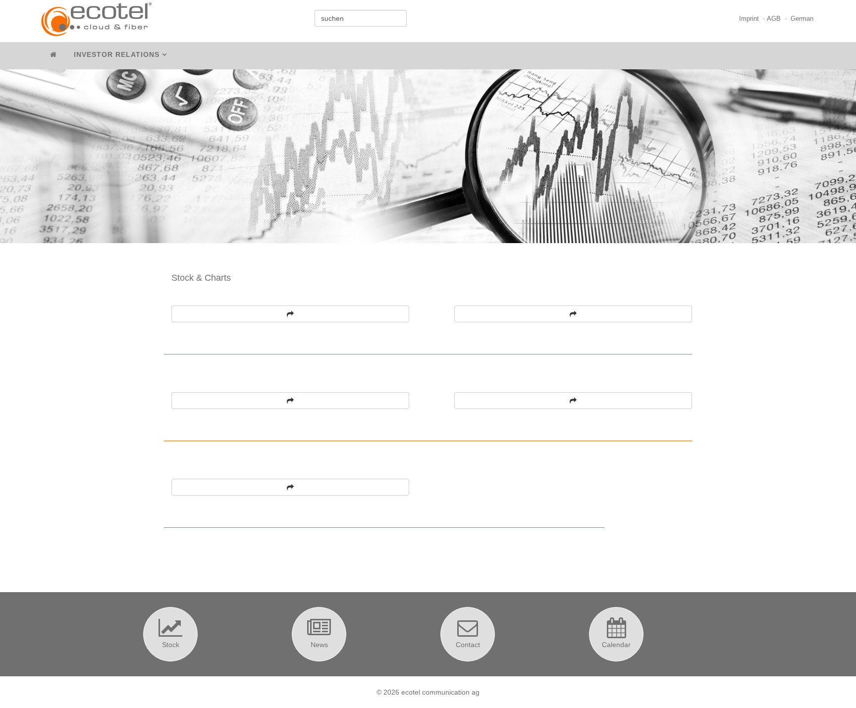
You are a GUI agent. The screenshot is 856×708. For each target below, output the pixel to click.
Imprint (749, 18)
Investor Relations (117, 54)
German (802, 18)
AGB (774, 18)
